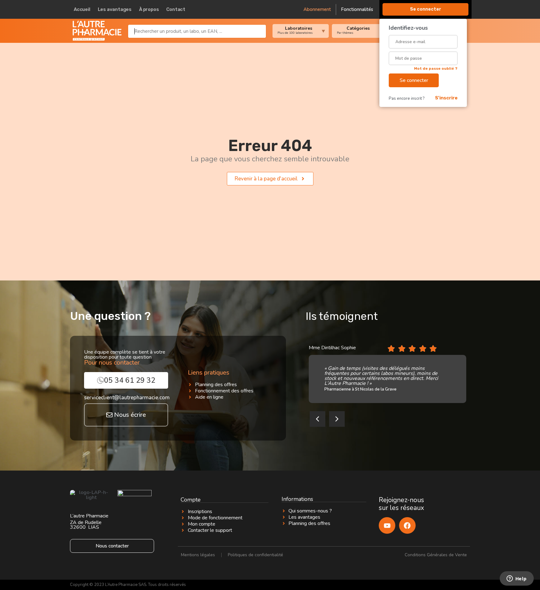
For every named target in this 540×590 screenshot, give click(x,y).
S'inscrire (446, 98)
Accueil (82, 9)
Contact (175, 9)
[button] (317, 419)
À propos (149, 9)
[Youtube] (387, 525)
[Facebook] (407, 525)
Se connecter (425, 9)
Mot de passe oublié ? (436, 68)
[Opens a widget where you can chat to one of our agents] (516, 579)
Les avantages (115, 9)
